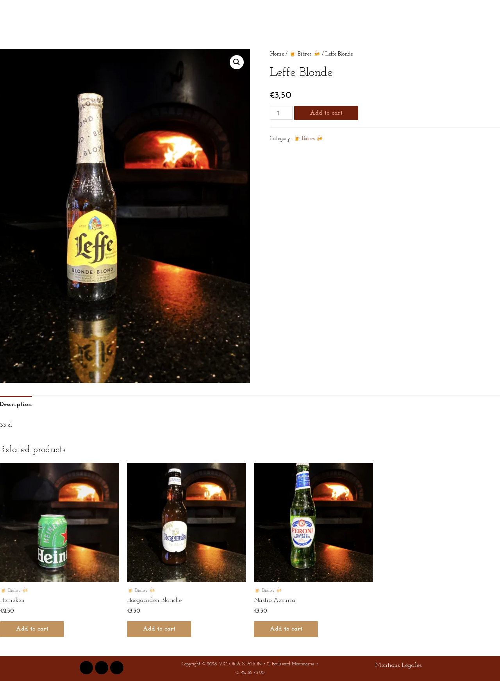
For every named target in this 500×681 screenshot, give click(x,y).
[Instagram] (101, 667)
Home (277, 54)
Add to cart (326, 113)
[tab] (16, 405)
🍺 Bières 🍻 (304, 54)
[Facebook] (86, 667)
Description (16, 404)
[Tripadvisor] (116, 667)
